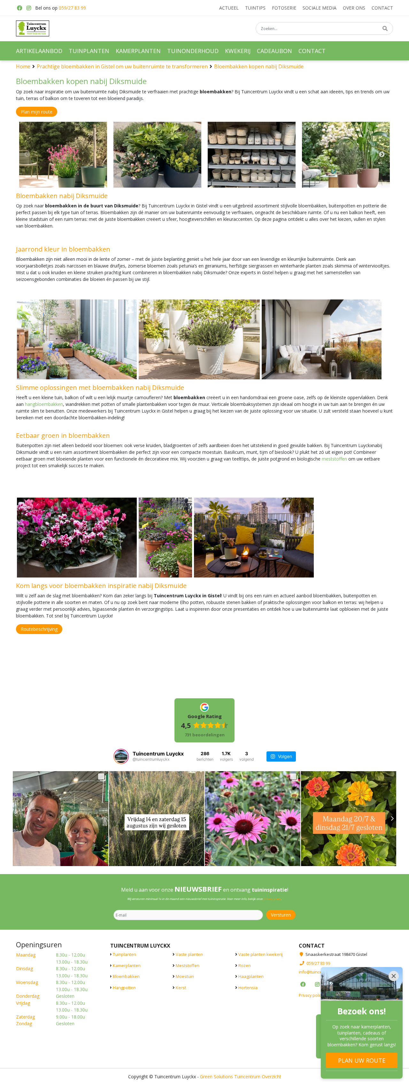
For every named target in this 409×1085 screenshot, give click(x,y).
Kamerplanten (127, 965)
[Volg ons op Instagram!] (29, 8)
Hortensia (248, 987)
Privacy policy (311, 995)
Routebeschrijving (39, 629)
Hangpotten (124, 987)
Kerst (181, 987)
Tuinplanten (124, 954)
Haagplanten (251, 976)
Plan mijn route (36, 112)
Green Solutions (216, 1076)
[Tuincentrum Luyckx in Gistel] (32, 28)
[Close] (394, 976)
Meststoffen (187, 965)
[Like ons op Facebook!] (19, 8)
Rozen (244, 965)
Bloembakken (126, 976)
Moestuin (185, 976)
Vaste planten (189, 954)
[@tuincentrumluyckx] (121, 756)
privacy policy (272, 899)
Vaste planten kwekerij (260, 954)
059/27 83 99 (72, 8)
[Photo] (63, 155)
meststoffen (334, 459)
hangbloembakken (44, 404)
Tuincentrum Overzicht (257, 1076)
